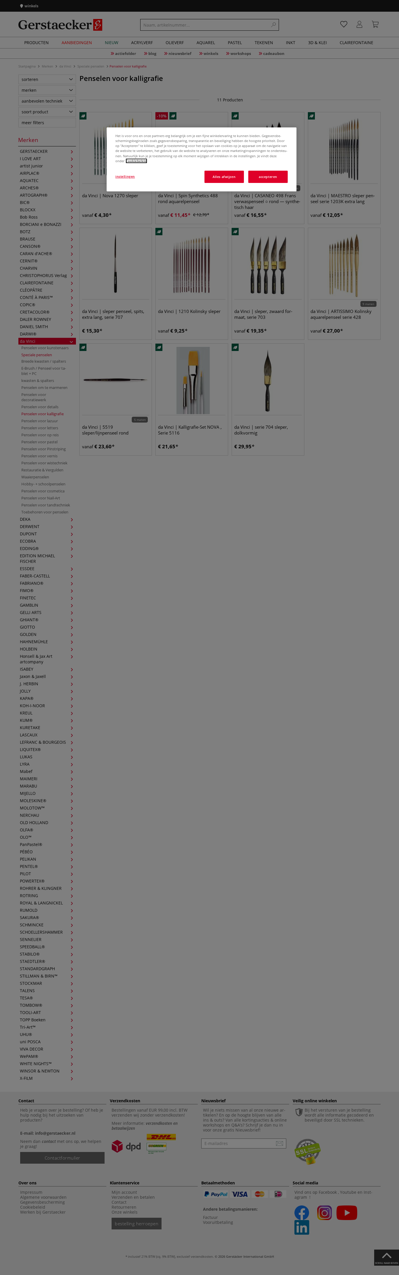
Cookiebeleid (136, 161)
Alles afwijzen (224, 176)
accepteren (268, 176)
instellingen (125, 176)
